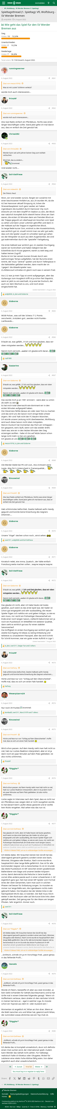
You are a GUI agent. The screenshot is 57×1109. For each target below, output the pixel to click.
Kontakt (5, 1094)
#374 (54, 703)
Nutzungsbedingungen (19, 1094)
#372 (54, 580)
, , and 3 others (20, 646)
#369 (54, 488)
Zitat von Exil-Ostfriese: (12, 829)
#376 (54, 778)
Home (4, 1096)
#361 (54, 78)
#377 (54, 824)
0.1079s (36, 1107)
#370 (54, 531)
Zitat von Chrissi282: (11, 149)
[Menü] (4, 3)
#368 (54, 460)
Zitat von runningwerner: (13, 113)
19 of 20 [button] (29, 1066)
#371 (54, 557)
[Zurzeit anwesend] (6, 138)
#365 (54, 311)
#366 (54, 337)
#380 (54, 1031)
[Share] (49, 78)
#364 (54, 184)
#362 (54, 108)
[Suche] (53, 3)
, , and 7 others (21, 712)
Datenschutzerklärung (39, 1094)
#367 (54, 375)
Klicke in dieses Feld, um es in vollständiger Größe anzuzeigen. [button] (28, 850)
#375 (54, 729)
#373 (54, 663)
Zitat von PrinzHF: (10, 493)
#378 (54, 924)
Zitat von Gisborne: (10, 380)
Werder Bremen (10, 1090)
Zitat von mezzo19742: (12, 83)
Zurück (19, 1066)
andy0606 (7, 19)
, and (16, 294)
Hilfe (52, 1094)
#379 (54, 974)
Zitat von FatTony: (10, 668)
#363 (54, 143)
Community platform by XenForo (23, 1101)
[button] (55, 1107)
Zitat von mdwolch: (10, 189)
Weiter (38, 1066)
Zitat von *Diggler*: (10, 929)
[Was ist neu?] (48, 3)
